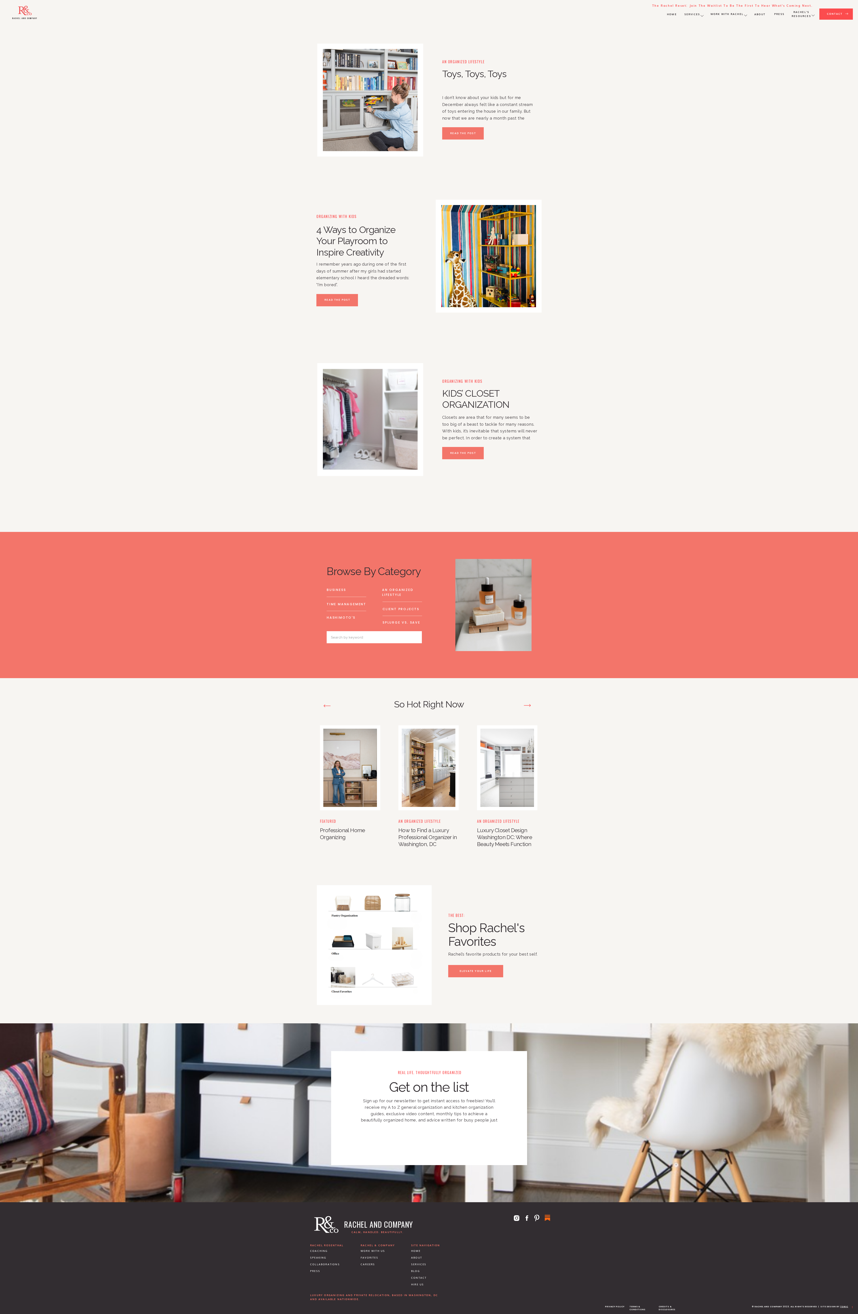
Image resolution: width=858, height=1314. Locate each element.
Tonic (844, 1306)
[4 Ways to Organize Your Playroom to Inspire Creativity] (488, 256)
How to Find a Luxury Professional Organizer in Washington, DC (427, 837)
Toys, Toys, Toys (474, 73)
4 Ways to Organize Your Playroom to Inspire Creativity (355, 241)
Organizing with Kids (336, 216)
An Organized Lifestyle (463, 61)
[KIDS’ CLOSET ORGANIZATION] (370, 419)
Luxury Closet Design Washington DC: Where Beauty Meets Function (504, 837)
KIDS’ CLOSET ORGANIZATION (475, 399)
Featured (328, 821)
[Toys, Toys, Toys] (370, 100)
